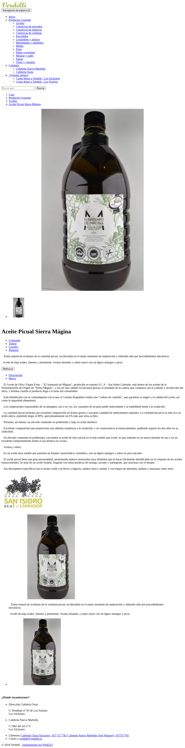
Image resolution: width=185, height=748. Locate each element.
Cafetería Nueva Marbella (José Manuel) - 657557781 (98, 735)
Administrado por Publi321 (37, 744)
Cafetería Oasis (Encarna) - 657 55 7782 (44, 735)
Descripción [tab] (15, 375)
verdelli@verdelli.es (30, 738)
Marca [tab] (12, 378)
